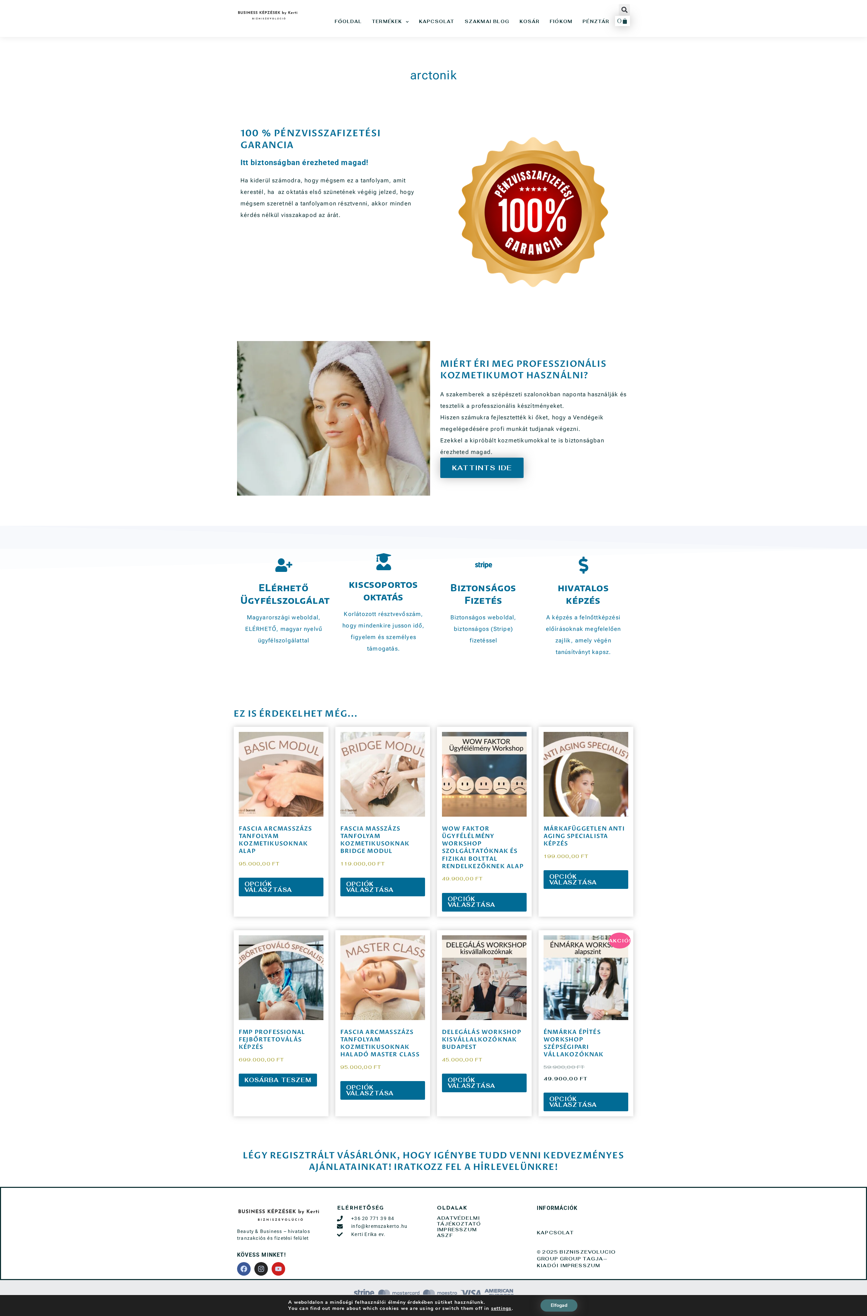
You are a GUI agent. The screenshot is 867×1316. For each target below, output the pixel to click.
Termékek (387, 21)
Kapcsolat (436, 21)
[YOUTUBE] (278, 1269)
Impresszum (459, 1230)
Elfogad (559, 1305)
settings (501, 1308)
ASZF (445, 1235)
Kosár (530, 21)
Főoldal (348, 21)
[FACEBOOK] (244, 1269)
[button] (624, 9)
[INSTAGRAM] (261, 1269)
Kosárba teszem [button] (278, 1080)
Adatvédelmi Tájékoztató (461, 1221)
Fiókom (561, 21)
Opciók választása (268, 887)
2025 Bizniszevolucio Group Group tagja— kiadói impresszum (576, 1259)
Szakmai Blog (487, 21)
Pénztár (596, 21)
